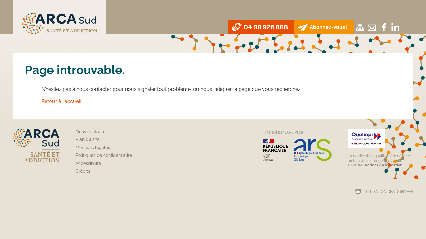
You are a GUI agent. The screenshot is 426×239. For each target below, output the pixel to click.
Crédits (82, 171)
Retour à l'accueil (61, 101)
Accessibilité (88, 163)
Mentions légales (92, 147)
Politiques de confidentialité (103, 155)
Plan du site (87, 139)
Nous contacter (91, 131)
